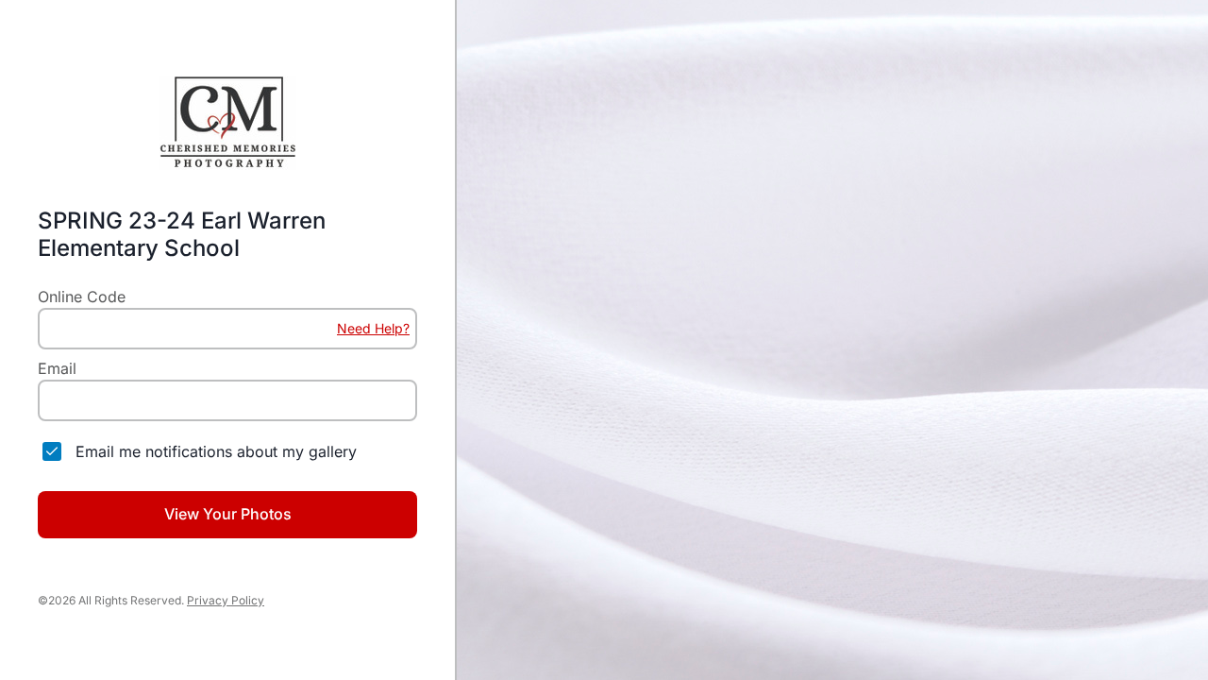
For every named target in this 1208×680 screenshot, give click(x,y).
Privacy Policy (225, 600)
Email (57, 368)
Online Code (82, 296)
